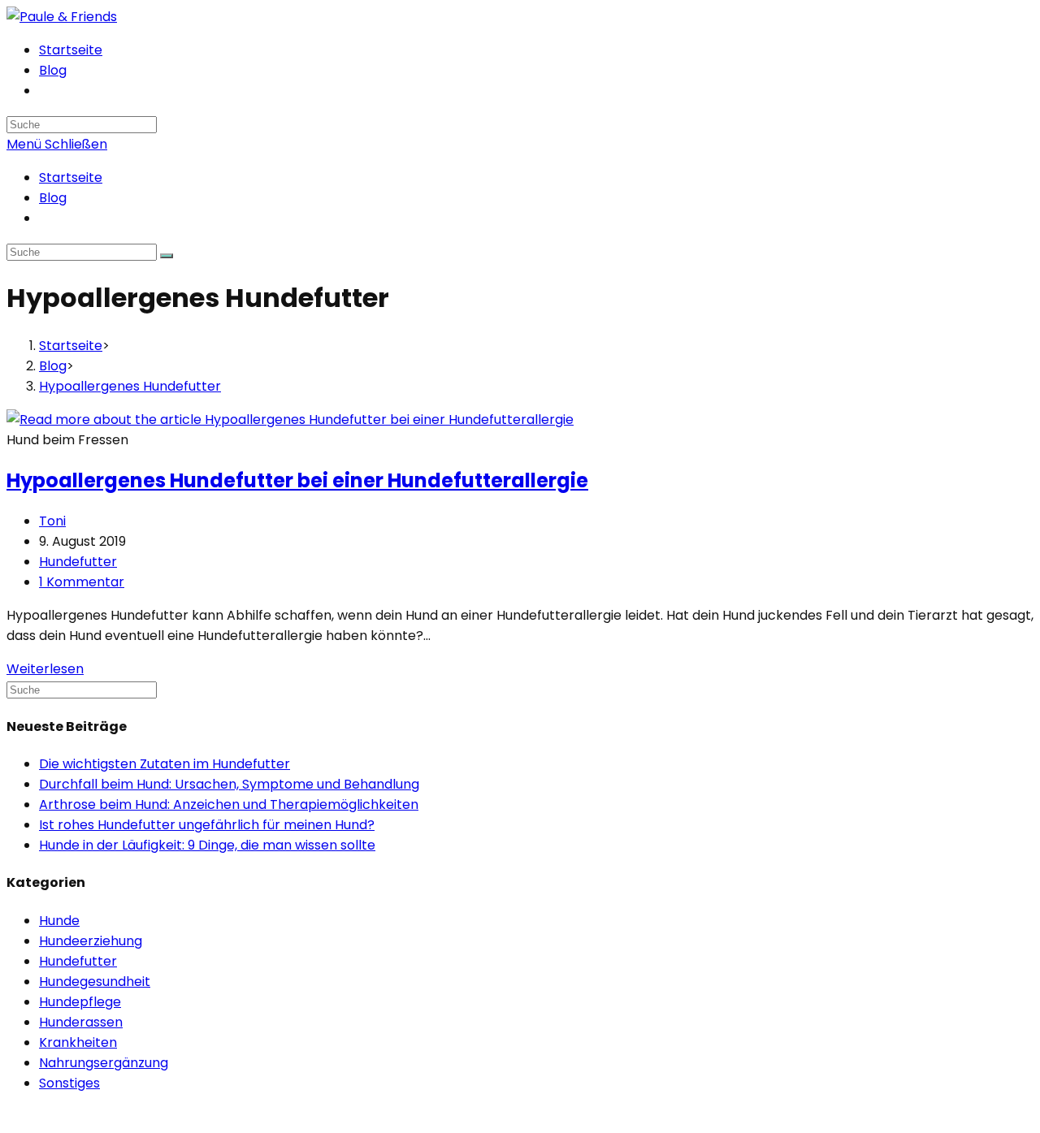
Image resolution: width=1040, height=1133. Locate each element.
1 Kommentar (81, 582)
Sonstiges (69, 1083)
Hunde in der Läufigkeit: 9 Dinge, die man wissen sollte (207, 845)
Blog (53, 197)
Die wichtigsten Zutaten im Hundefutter (164, 764)
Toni (52, 521)
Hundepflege (80, 1001)
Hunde (59, 920)
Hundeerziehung (90, 941)
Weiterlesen (45, 668)
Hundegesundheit (94, 981)
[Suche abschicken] (166, 255)
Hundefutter (78, 561)
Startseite (70, 177)
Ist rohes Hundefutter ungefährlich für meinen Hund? (207, 824)
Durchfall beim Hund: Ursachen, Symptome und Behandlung (229, 784)
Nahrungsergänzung (103, 1062)
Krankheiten (78, 1042)
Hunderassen (81, 1022)
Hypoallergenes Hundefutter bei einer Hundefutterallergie (297, 480)
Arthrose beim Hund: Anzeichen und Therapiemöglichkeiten (228, 804)
